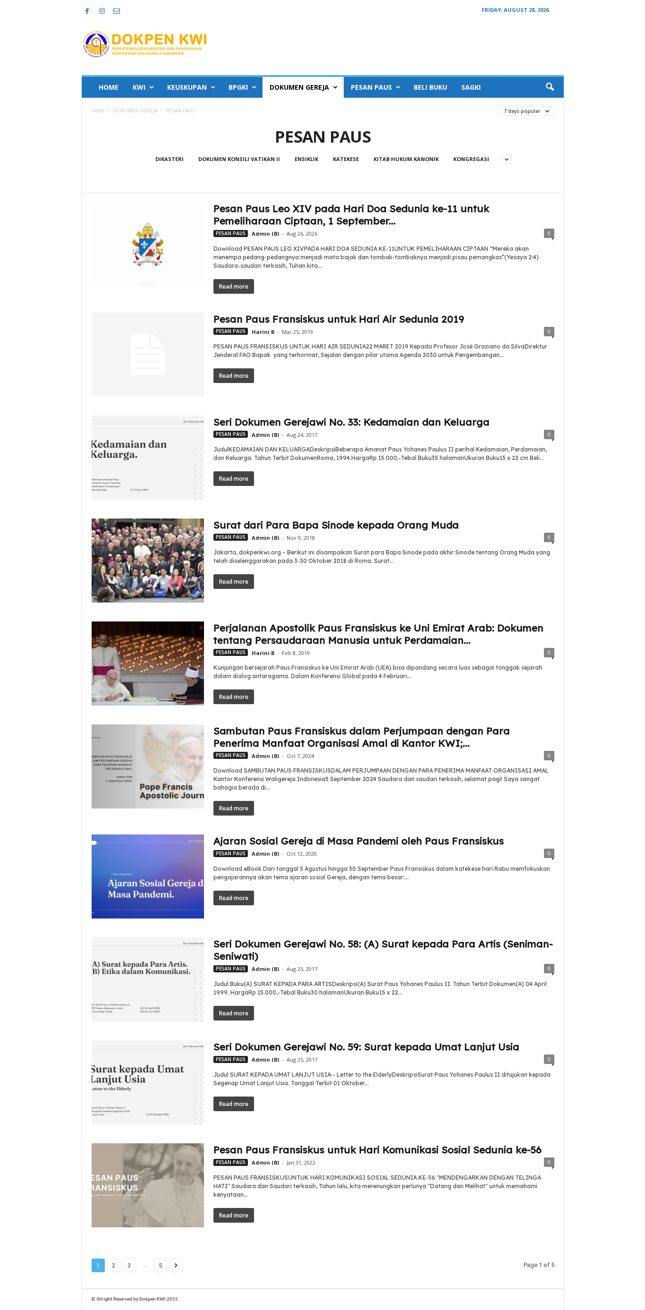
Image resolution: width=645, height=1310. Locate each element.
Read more (233, 286)
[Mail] (116, 11)
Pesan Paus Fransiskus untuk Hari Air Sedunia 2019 (338, 319)
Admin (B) (265, 233)
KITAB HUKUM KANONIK (406, 158)
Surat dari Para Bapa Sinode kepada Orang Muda (336, 525)
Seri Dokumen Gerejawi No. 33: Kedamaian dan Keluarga (351, 422)
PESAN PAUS (371, 87)
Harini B (263, 331)
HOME (109, 87)
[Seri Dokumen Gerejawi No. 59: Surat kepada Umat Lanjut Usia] (148, 1082)
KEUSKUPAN (187, 87)
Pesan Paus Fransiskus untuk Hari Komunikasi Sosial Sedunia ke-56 (377, 1149)
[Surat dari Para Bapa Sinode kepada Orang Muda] (148, 561)
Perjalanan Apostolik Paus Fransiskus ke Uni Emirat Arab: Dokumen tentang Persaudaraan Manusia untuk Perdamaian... (378, 633)
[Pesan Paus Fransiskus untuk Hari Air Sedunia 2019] (148, 355)
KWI (139, 87)
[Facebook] (87, 11)
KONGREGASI (471, 158)
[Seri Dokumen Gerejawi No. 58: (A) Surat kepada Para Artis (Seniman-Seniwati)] (148, 979)
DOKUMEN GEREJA (299, 87)
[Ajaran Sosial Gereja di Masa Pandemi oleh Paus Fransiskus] (148, 876)
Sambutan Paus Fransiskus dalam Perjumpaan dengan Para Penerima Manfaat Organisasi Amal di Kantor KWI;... (361, 736)
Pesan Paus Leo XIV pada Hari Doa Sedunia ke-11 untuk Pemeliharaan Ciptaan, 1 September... (351, 214)
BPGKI (238, 87)
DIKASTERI (169, 158)
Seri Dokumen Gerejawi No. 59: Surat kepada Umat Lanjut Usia (366, 1046)
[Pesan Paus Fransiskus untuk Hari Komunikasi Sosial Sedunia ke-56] (148, 1185)
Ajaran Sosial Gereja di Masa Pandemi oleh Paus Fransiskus (358, 840)
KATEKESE (346, 158)
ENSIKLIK (306, 158)
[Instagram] (102, 11)
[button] (549, 87)
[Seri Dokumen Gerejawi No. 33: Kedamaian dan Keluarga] (148, 458)
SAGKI (471, 87)
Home (98, 110)
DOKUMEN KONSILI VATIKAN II (239, 158)
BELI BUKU (430, 87)
